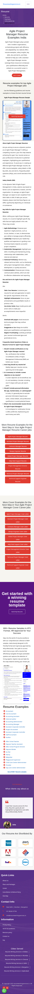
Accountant (9, 711)
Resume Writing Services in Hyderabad (16, 971)
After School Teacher (12, 741)
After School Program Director (15, 747)
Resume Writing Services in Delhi (16, 963)
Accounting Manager (12, 724)
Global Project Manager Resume (18, 456)
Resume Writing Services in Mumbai (16, 955)
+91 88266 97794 (11, 911)
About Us (5, 880)
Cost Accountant (11, 714)
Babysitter (9, 757)
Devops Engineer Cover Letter (17, 531)
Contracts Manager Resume (18, 446)
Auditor (8, 737)
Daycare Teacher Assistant (14, 744)
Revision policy (7, 932)
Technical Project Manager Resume (18, 474)
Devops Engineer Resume (18, 451)
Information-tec (10, 21)
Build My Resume (17, 116)
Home (4, 15)
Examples (8, 19)
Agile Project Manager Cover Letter (18, 514)
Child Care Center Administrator (16, 762)
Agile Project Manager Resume (18, 436)
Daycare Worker (11, 749)
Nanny (8, 754)
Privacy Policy (7, 925)
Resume (7, 17)
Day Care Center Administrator (15, 768)
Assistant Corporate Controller (15, 727)
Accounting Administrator (14, 722)
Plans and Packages (9, 884)
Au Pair (8, 752)
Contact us (6, 936)
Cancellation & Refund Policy (12, 892)
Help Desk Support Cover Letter (18, 544)
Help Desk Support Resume (17, 461)
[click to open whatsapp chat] (4, 990)
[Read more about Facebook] (4, 988)
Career (5, 888)
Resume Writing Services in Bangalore (16, 967)
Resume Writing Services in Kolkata (16, 952)
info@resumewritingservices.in (16, 915)
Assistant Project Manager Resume (18, 441)
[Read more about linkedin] (7, 988)
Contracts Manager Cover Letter (18, 527)
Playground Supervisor (13, 760)
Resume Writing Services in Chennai (16, 959)
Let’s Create (17, 75)
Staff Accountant (11, 735)
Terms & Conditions (9, 928)
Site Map (5, 896)
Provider (8, 765)
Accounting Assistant (12, 716)
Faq (4, 940)
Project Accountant (12, 729)
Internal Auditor (11, 719)
